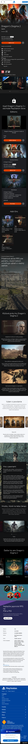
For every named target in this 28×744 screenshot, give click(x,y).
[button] (14, 83)
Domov (3, 691)
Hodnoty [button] (4, 709)
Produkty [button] (4, 706)
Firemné (3, 702)
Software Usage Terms (25, 737)
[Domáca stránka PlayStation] (14, 2)
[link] (14, 568)
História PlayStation (5, 703)
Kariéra (3, 697)
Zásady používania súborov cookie (21, 737)
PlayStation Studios (5, 699)
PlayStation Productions (6, 700)
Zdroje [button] (3, 714)
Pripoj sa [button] (4, 717)
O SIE (3, 695)
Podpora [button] (4, 712)
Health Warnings (6, 665)
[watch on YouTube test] (22, 88)
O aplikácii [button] (4, 694)
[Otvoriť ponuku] (1, 2)
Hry (6, 691)
